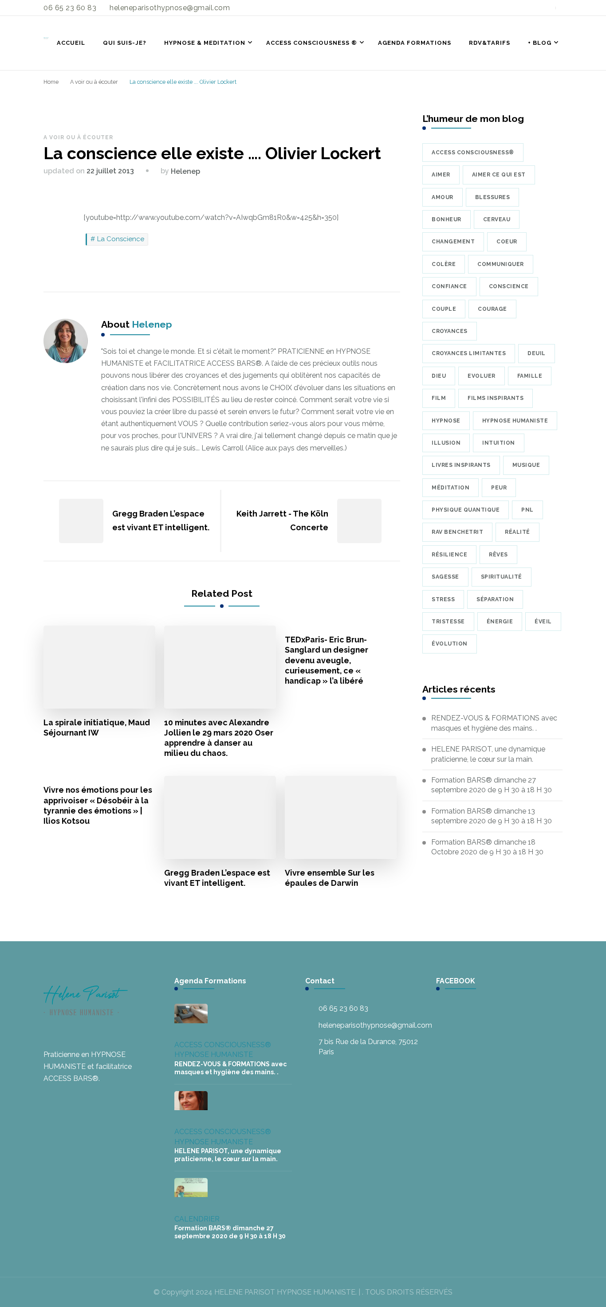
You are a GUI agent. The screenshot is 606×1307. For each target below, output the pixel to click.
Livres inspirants (461, 465)
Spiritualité (501, 577)
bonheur (446, 219)
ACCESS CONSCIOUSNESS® (222, 1045)
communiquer (500, 264)
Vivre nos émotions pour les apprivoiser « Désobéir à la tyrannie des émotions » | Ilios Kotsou (97, 805)
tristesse (448, 621)
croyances (450, 331)
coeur (506, 242)
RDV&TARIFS (489, 42)
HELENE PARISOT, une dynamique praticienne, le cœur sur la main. (488, 754)
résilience (449, 555)
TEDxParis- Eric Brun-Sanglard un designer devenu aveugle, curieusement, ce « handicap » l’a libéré (326, 660)
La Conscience (120, 239)
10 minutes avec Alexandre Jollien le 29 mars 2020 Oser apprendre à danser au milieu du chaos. (218, 738)
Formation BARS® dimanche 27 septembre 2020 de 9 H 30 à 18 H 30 (491, 785)
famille (530, 376)
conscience (509, 286)
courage (492, 309)
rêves (498, 555)
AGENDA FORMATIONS (414, 42)
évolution (450, 644)
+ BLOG (539, 42)
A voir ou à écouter (78, 137)
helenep (185, 171)
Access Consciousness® (473, 152)
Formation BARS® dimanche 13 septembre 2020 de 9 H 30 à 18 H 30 (491, 816)
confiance (449, 286)
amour (442, 197)
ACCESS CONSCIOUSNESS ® (311, 42)
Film (439, 398)
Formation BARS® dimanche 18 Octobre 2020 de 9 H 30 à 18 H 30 (487, 847)
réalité (517, 532)
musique (526, 465)
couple (444, 309)
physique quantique (466, 510)
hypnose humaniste (515, 421)
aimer (441, 175)
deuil (536, 353)
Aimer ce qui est (499, 175)
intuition (498, 443)
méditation (450, 488)
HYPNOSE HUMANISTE (213, 1054)
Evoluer (482, 376)
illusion (446, 443)
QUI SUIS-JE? (124, 42)
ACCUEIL (71, 42)
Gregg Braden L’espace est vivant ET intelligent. (217, 878)
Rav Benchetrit (457, 532)
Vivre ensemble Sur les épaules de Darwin (329, 878)
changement (453, 242)
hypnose (446, 421)
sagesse (445, 577)
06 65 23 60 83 (343, 1008)
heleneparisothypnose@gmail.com (375, 1025)
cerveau (497, 219)
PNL (527, 510)
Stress (443, 599)
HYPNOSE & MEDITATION (204, 42)
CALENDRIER (197, 1219)
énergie (500, 621)
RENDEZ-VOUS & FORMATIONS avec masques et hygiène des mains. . (494, 723)
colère (444, 264)
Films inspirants (495, 398)
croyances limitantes (469, 353)
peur (499, 488)
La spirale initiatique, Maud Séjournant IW (96, 727)
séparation (495, 599)
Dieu (439, 376)
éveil (543, 621)
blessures (492, 197)
